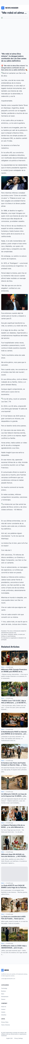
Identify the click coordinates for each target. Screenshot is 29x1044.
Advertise (3, 1014)
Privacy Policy (4, 1022)
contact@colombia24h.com (8, 978)
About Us (3, 1006)
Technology (4, 988)
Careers (3, 1012)
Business (3, 991)
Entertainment (4, 996)
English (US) (9, 1038)
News (2, 993)
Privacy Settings (18, 1038)
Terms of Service (5, 1025)
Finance (3, 999)
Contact (3, 1009)
